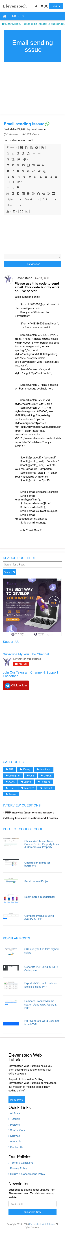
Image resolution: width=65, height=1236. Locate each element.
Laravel (27, 781)
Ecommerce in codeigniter (39, 897)
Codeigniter (14, 775)
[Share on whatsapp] (47, 123)
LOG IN (56, 6)
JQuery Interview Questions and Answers (31, 818)
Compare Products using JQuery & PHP (39, 917)
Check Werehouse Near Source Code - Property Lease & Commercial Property (42, 844)
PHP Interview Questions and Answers (29, 812)
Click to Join (18, 685)
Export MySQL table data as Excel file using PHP (40, 984)
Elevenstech (15, 6)
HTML (11, 788)
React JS (45, 781)
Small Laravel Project (36, 881)
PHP (10, 769)
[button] (11, 147)
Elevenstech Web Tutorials (42, 1223)
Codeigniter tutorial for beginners (37, 864)
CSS (31, 775)
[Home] (4, 16)
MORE (17, 16)
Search (8, 572)
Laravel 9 (47, 788)
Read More (16, 1099)
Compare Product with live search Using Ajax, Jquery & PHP (40, 1004)
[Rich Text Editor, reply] (32, 234)
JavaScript (45, 769)
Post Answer (32, 264)
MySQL (47, 775)
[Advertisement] (32, 724)
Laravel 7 (28, 788)
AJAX (11, 781)
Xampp (12, 794)
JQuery (26, 769)
